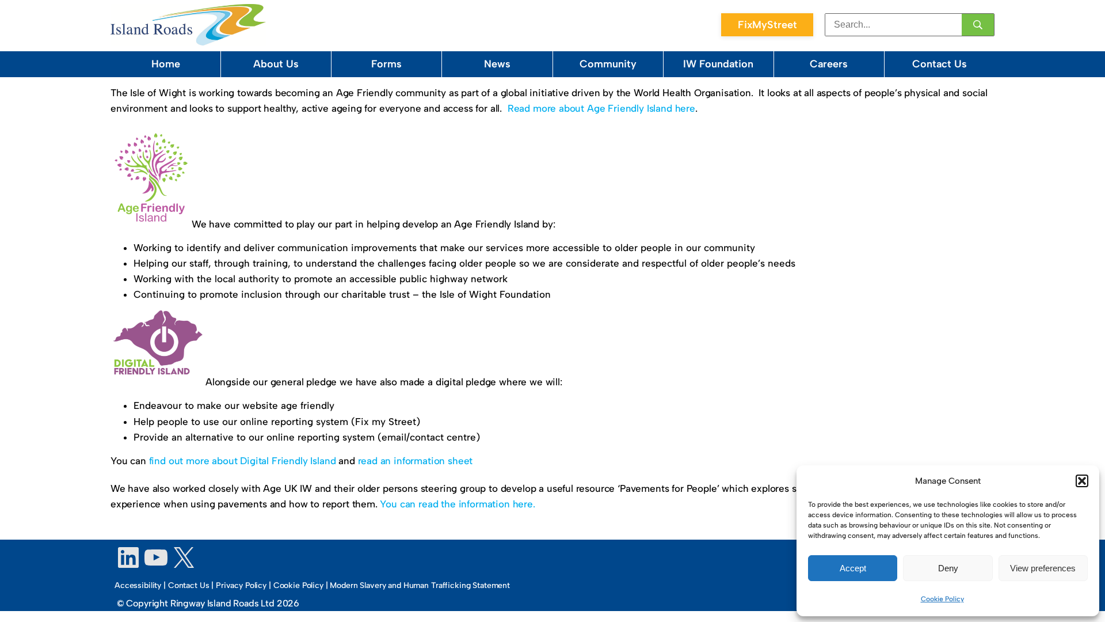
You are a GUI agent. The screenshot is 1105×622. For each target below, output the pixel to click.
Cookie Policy (942, 599)
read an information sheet (415, 460)
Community (608, 64)
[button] (1082, 481)
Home (165, 64)
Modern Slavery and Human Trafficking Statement (420, 585)
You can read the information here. (457, 504)
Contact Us (939, 64)
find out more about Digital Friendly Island (242, 460)
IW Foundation (718, 64)
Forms (386, 64)
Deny (948, 568)
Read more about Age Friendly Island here (601, 108)
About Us (276, 64)
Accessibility (138, 585)
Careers (829, 64)
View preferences (1043, 568)
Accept (853, 568)
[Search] (978, 25)
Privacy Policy (241, 585)
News (497, 64)
